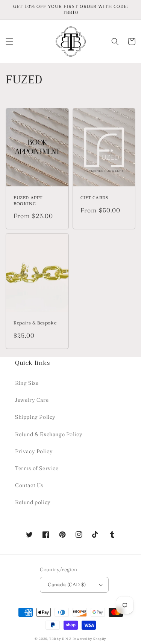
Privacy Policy (34, 451)
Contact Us (29, 485)
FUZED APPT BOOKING (28, 201)
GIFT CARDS (94, 198)
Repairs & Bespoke (35, 323)
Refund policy (33, 502)
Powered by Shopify (90, 639)
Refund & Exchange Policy (48, 434)
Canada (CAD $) (67, 584)
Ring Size (26, 383)
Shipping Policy (35, 416)
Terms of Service (37, 468)
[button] (9, 41)
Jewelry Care (32, 400)
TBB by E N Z (60, 639)
